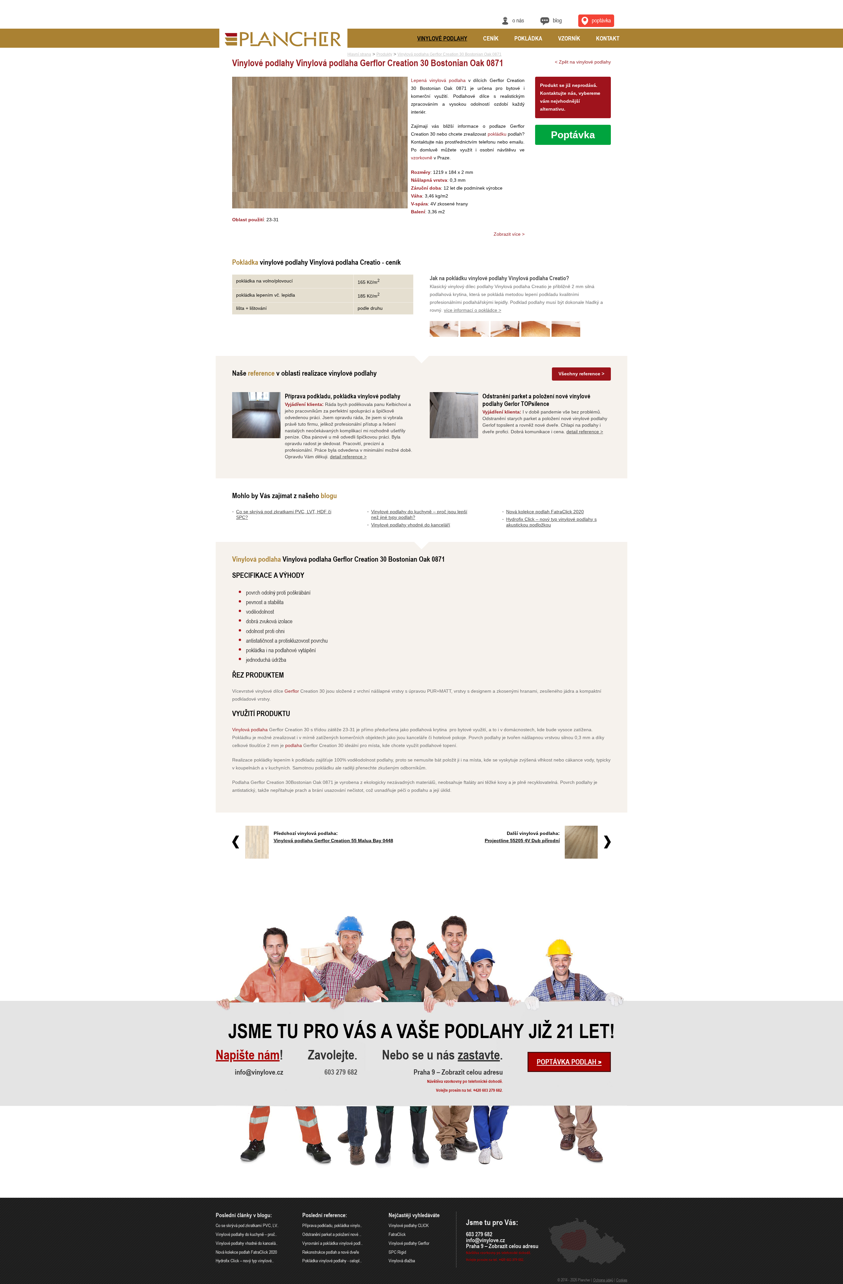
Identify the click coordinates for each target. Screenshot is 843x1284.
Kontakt (607, 38)
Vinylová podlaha (250, 729)
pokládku (497, 134)
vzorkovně (421, 157)
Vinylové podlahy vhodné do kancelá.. (247, 1243)
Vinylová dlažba (402, 1260)
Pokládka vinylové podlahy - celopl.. (332, 1260)
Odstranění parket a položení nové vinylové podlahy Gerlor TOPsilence (536, 399)
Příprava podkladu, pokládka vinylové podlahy (342, 396)
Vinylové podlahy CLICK (409, 1225)
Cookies (621, 1279)
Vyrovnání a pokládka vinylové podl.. (332, 1243)
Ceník (491, 38)
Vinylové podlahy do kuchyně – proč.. (246, 1234)
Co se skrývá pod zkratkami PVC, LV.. (247, 1225)
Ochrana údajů (603, 1279)
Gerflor (292, 691)
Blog (557, 20)
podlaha (293, 745)
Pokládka (528, 38)
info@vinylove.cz (259, 1072)
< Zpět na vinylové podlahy (583, 62)
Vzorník (569, 38)
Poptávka (601, 20)
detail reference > (348, 456)
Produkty (384, 54)
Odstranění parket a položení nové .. (331, 1234)
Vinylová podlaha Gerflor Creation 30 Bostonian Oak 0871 (449, 54)
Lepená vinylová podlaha (438, 80)
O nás (518, 20)
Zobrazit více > (509, 234)
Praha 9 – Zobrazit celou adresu (458, 1072)
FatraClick (397, 1234)
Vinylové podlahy (442, 38)
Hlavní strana (359, 54)
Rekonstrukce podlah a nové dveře (330, 1252)
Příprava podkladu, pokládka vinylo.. (332, 1225)
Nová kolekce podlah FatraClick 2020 (545, 511)
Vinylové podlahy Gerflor (409, 1243)
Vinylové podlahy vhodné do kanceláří (410, 524)
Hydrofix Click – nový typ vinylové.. (245, 1260)
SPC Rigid (397, 1252)
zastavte (479, 1054)
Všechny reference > (581, 373)
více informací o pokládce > (472, 310)
